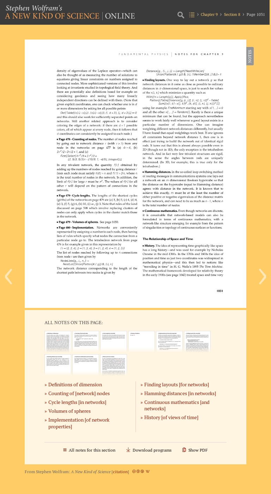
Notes (249, 56)
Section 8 (232, 14)
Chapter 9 (209, 14)
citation (120, 471)
